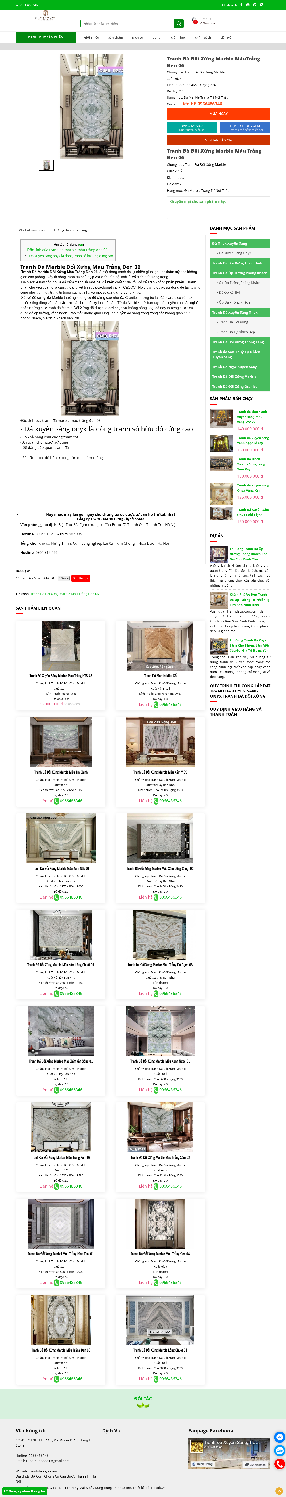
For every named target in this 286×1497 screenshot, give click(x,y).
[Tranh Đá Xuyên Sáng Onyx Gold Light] (221, 513)
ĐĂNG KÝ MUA (192, 127)
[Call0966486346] (279, 1464)
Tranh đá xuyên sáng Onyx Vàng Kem (253, 487)
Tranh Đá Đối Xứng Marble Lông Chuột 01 (160, 1349)
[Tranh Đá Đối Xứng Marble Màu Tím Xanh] (60, 742)
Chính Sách (229, 5)
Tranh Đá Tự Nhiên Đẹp (237, 332)
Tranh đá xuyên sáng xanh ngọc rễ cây (253, 440)
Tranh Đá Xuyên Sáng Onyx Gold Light (253, 512)
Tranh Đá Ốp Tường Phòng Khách (239, 273)
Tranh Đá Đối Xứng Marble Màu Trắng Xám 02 (160, 1157)
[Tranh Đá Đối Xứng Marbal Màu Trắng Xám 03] (60, 1127)
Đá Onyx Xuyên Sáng (229, 243)
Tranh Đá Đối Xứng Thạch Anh (237, 263)
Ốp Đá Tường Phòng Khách (240, 282)
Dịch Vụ (137, 37)
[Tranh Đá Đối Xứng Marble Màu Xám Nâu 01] (60, 838)
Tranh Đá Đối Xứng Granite (234, 386)
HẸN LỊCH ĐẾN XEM (245, 127)
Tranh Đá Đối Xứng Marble (234, 376)
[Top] (279, 1491)
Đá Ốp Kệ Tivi (229, 292)
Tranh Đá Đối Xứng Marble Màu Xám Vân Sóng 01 (61, 1060)
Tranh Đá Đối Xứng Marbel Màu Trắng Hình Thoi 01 (61, 1253)
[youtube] (249, 4)
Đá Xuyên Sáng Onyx (235, 253)
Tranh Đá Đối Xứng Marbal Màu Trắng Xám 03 (61, 1157)
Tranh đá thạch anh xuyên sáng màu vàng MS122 (252, 417)
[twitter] (256, 4)
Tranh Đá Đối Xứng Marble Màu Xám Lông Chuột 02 (160, 868)
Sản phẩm (115, 37)
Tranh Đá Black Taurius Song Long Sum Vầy (251, 464)
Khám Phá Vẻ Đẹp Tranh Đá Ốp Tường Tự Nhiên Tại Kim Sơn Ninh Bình (250, 599)
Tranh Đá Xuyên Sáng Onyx (235, 312)
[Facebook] (242, 4)
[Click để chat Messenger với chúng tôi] (279, 1437)
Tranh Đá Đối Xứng (233, 322)
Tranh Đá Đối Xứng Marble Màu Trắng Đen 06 (64, 594)
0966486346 (29, 5)
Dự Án (157, 37)
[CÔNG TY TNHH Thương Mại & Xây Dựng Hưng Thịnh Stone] (46, 15)
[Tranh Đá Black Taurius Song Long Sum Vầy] (221, 463)
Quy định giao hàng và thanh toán (235, 711)
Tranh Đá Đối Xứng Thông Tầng (238, 342)
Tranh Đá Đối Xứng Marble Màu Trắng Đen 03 (61, 1349)
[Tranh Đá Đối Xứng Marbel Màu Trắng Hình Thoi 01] (60, 1224)
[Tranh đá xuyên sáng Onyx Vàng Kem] (221, 494)
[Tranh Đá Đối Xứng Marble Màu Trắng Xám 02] (160, 1127)
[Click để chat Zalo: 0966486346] (279, 1450)
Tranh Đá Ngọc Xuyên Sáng (234, 367)
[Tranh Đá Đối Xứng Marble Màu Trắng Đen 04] (160, 1224)
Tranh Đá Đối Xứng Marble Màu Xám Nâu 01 (61, 868)
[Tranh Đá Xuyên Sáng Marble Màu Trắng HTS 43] (60, 646)
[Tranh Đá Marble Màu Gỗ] (160, 646)
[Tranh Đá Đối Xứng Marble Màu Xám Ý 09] (160, 742)
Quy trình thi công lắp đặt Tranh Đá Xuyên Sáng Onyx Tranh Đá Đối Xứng (240, 691)
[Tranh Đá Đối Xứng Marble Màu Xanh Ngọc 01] (160, 1031)
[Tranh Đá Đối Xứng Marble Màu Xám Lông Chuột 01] (60, 935)
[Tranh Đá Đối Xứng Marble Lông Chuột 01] (160, 1320)
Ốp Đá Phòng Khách (234, 302)
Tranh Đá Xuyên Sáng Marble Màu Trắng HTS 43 (61, 675)
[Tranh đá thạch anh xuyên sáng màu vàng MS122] (221, 418)
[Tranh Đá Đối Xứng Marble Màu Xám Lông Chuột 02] (160, 838)
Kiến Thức (178, 37)
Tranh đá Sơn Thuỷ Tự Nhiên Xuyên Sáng (236, 354)
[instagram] (262, 4)
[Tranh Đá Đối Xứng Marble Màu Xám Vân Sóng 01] (60, 1031)
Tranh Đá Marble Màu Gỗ (160, 675)
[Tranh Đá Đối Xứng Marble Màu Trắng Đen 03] (60, 1320)
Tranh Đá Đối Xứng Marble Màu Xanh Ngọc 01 (160, 1060)
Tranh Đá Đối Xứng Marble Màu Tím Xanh (61, 771)
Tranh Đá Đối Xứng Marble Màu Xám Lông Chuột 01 (60, 964)
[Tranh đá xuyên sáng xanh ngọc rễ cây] (221, 443)
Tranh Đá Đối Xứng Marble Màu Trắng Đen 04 (160, 1253)
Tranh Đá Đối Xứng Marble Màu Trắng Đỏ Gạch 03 (160, 964)
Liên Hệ (225, 37)
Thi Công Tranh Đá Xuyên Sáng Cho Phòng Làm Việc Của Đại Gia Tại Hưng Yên (249, 645)
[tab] (33, 230)
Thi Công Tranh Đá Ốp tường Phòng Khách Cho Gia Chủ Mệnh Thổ (248, 554)
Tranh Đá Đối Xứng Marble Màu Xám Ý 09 (160, 771)
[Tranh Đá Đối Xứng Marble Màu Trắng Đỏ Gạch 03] (160, 935)
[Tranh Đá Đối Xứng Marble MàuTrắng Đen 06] (89, 106)
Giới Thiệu (91, 37)
